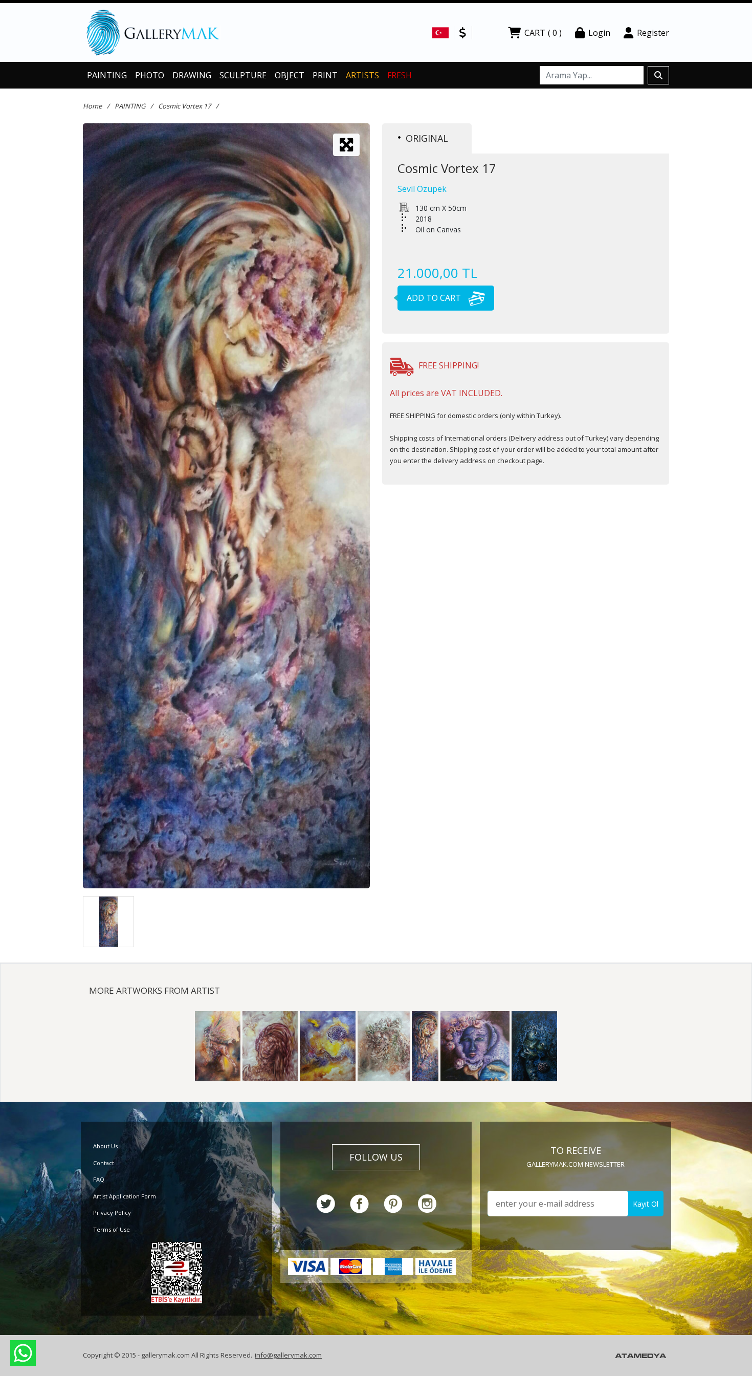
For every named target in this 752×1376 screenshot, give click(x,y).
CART (543, 32)
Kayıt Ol (645, 1204)
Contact (103, 1163)
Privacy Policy (112, 1212)
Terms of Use (111, 1229)
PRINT (325, 75)
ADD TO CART (435, 297)
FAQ (98, 1179)
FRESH (399, 75)
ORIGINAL (427, 138)
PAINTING (107, 75)
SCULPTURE (243, 75)
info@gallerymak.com (288, 1355)
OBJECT (289, 75)
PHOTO (149, 75)
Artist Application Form (124, 1196)
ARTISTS (362, 75)
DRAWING (191, 75)
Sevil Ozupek (422, 188)
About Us (105, 1146)
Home (92, 106)
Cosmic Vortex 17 (184, 106)
